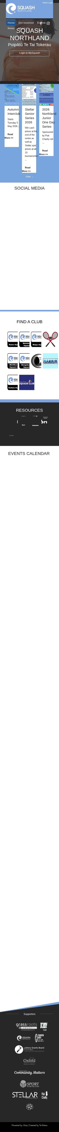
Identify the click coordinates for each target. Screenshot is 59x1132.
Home (11, 23)
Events (41, 23)
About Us (23, 28)
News (11, 28)
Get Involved (26, 23)
